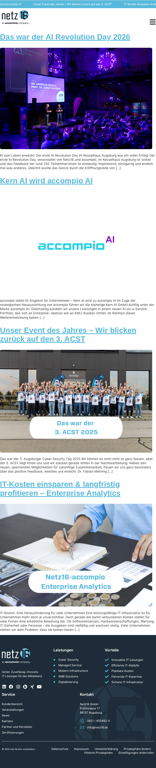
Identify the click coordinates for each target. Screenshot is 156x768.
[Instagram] (18, 687)
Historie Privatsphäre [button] (98, 752)
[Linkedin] (4, 687)
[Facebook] (11, 687)
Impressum (81, 749)
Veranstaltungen (13, 709)
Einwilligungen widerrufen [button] (136, 752)
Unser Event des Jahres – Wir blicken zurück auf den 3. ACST (61, 4)
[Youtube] (39, 687)
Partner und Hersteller (17, 727)
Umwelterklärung (106, 749)
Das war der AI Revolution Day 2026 (65, 37)
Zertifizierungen (13, 732)
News (6, 715)
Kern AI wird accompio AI (46, 181)
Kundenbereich (12, 704)
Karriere (7, 721)
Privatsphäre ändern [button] (137, 749)
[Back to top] (151, 763)
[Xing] (32, 687)
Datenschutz (59, 749)
